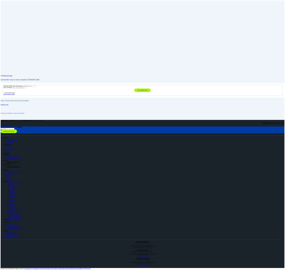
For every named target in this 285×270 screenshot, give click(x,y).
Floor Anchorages (11, 204)
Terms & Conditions (33, 268)
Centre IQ (9, 143)
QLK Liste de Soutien (12, 226)
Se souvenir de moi (10, 93)
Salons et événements (12, 140)
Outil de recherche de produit (14, 218)
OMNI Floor (13, 211)
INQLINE (9, 149)
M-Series (12, 194)
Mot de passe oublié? (9, 94)
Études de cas (10, 142)
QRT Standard (13, 188)
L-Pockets (12, 208)
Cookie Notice (61, 268)
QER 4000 (12, 192)
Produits (6, 181)
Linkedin (9, 177)
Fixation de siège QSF (15, 209)
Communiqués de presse (13, 236)
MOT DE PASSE (8, 87)
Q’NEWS (6, 231)
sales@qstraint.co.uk (143, 256)
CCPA (84, 268)
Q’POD (8, 150)
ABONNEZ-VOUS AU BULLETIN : (11, 127)
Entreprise (6, 170)
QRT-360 (9, 146)
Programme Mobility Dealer (14, 159)
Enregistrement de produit (13, 157)
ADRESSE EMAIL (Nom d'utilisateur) (13, 86)
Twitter (8, 178)
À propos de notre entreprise (14, 171)
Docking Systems (11, 201)
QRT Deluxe (13, 187)
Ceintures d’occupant (15, 214)
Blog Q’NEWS (10, 232)
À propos (9, 139)
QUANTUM (9, 147)
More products (10, 212)
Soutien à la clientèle (12, 156)
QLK (8, 152)
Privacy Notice (43, 268)
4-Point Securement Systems (14, 182)
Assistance (6, 222)
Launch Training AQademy (13, 221)
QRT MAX (12, 185)
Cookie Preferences (70, 268)
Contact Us (6, 238)
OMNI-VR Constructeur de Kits (14, 228)
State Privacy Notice (52, 268)
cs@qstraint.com (148, 247)
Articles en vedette (11, 235)
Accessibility (79, 268)
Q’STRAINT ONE (14, 199)
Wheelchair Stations (12, 195)
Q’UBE (11, 191)
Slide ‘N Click (13, 206)
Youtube (9, 180)
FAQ (8, 225)
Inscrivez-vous (4, 104)
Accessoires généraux (15, 216)
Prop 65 (88, 268)
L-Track (11, 205)
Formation (6, 219)
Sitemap (26, 268)
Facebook (9, 175)
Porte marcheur (13, 215)
